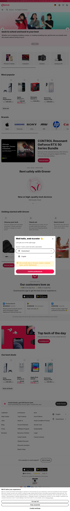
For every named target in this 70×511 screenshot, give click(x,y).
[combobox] (35, 251)
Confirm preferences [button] (35, 271)
